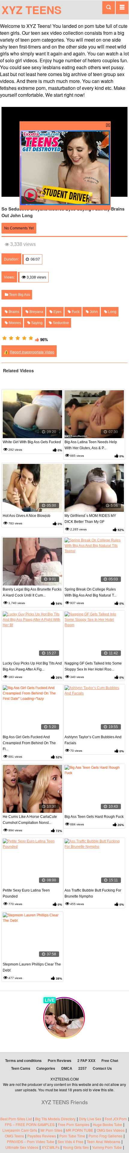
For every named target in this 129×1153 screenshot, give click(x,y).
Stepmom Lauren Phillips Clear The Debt (32, 967)
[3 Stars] (18, 338)
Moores (14, 323)
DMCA (66, 1068)
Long (111, 312)
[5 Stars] (31, 338)
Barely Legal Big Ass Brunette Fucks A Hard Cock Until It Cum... (32, 592)
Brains (13, 312)
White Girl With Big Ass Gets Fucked (32, 442)
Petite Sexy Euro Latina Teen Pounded (26, 893)
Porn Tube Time (72, 1135)
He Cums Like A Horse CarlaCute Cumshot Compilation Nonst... (30, 820)
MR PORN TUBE (79, 1130)
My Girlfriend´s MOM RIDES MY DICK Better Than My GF (90, 519)
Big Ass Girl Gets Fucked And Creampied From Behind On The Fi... (29, 743)
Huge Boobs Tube (107, 1124)
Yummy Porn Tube (107, 1147)
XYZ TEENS (32, 9)
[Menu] (122, 7)
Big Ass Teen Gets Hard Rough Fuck (94, 817)
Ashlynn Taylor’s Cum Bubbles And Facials (93, 740)
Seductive (60, 323)
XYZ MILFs (50, 1147)
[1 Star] (5, 338)
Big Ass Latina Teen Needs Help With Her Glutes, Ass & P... (90, 445)
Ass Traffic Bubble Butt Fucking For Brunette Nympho (92, 893)
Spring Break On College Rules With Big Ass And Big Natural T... (90, 592)
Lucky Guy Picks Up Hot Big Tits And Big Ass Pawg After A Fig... (32, 666)
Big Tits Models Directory (55, 1118)
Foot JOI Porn (116, 1118)
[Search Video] (108, 7)
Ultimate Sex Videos (21, 1147)
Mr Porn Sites (51, 1130)
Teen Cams (20, 1068)
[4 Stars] (24, 338)
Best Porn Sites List (16, 1118)
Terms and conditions (23, 1060)
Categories (45, 1068)
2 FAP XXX (86, 1060)
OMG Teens (14, 1135)
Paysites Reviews (41, 1135)
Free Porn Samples (73, 1124)
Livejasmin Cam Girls (19, 1130)
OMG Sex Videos (110, 1130)
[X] (108, 124)
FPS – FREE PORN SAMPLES (30, 1124)
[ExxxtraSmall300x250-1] (65, 203)
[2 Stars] (11, 338)
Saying (36, 323)
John (93, 312)
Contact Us (102, 1068)
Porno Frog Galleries (105, 1135)
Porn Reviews (59, 1060)
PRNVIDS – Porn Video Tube (30, 1141)
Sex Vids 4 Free (70, 1141)
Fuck (75, 312)
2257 (82, 1068)
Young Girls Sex (76, 1147)
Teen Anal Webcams (103, 1141)
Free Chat (109, 1060)
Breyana (35, 312)
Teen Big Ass (19, 295)
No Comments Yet (19, 228)
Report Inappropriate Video (32, 351)
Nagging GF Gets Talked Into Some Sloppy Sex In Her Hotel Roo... (93, 666)
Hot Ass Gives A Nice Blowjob (26, 516)
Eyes (57, 312)
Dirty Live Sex (90, 1118)
